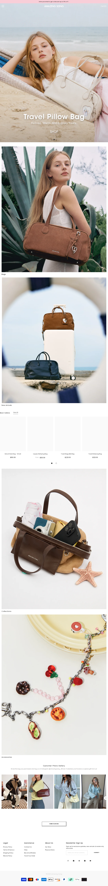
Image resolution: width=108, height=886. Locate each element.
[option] (54, 72)
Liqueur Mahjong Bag (40, 454)
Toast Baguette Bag (67, 454)
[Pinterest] (79, 861)
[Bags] (54, 209)
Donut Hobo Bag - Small (13, 454)
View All (15, 412)
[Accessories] (54, 684)
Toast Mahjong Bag (95, 454)
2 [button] (54, 139)
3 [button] (56, 139)
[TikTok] (85, 861)
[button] (2, 73)
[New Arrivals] (54, 340)
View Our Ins (54, 824)
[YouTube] (90, 861)
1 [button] (52, 139)
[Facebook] (68, 861)
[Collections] (54, 539)
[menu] (3, 6)
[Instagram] (74, 861)
